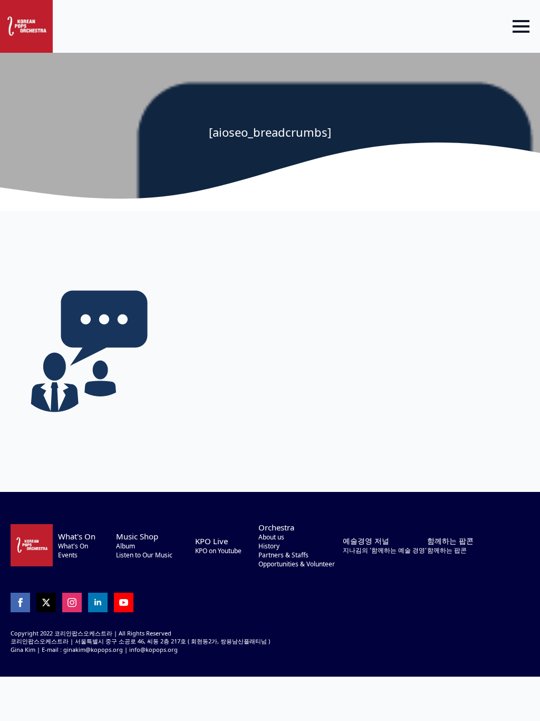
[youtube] (123, 602)
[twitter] (46, 602)
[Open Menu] (521, 26)
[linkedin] (98, 602)
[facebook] (20, 602)
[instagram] (72, 602)
